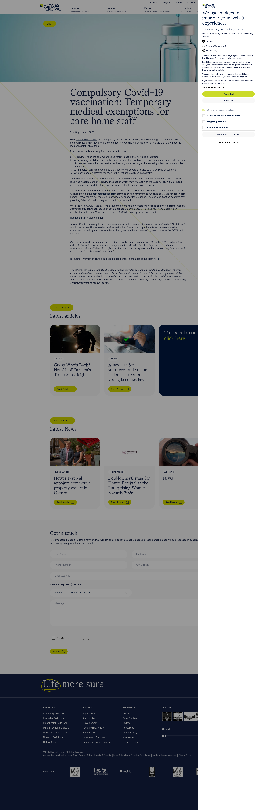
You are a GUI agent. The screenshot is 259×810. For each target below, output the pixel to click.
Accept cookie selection (229, 134)
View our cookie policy (213, 87)
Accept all (229, 94)
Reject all (228, 100)
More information (227, 142)
